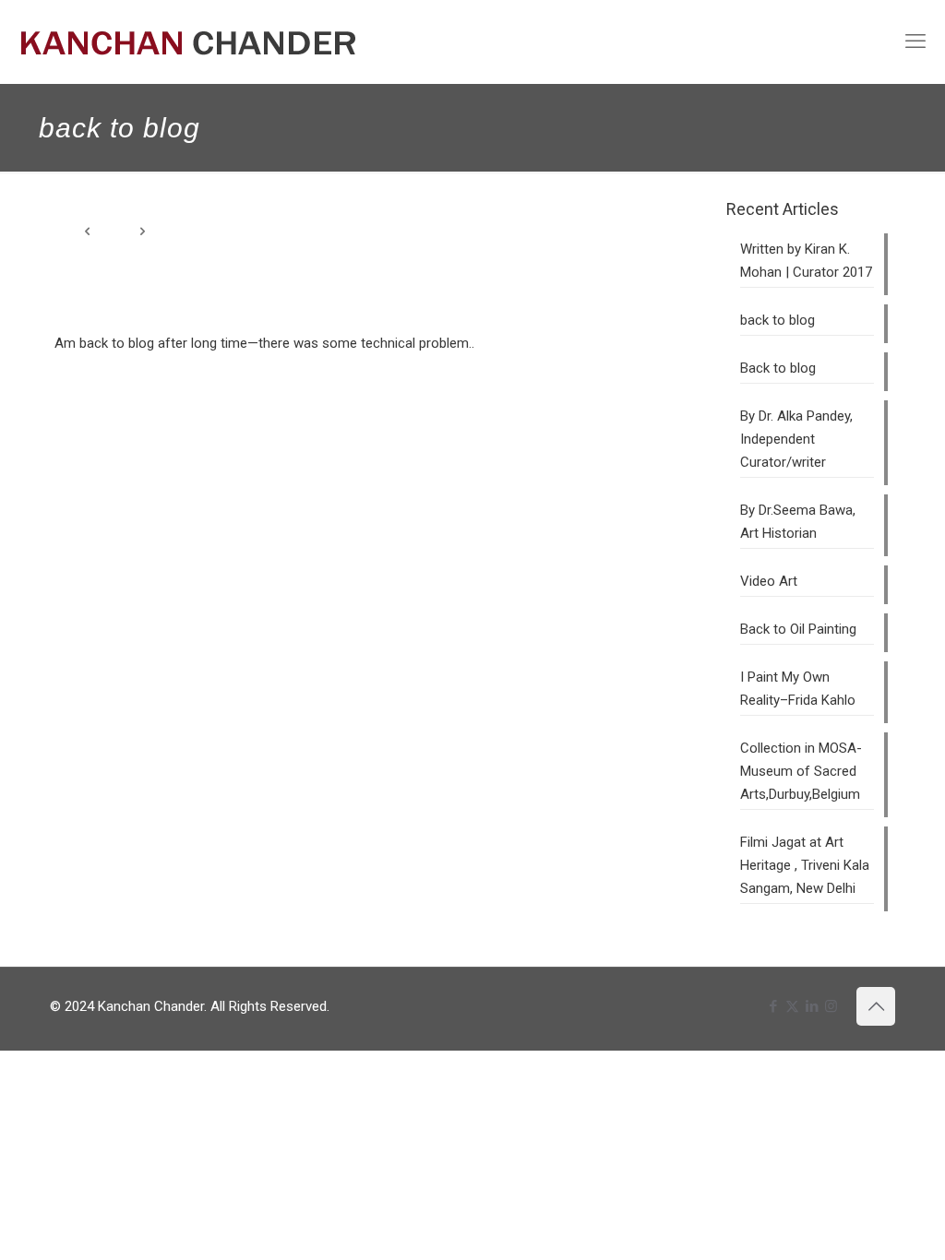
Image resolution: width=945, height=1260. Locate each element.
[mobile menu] (915, 41)
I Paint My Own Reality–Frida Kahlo (797, 688)
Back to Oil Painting (798, 629)
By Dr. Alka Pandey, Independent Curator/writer (796, 439)
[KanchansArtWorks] (187, 41)
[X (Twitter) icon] (792, 1006)
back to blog (777, 320)
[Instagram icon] (831, 1006)
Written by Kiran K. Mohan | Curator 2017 (806, 260)
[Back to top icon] (875, 1006)
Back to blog (778, 368)
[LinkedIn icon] (812, 1006)
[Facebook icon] (773, 1006)
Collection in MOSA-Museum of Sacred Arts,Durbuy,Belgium (801, 771)
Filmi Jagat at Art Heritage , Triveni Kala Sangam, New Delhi (804, 865)
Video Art (768, 581)
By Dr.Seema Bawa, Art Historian (797, 521)
